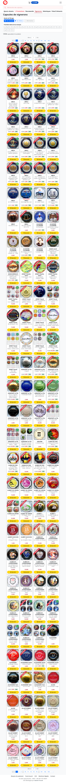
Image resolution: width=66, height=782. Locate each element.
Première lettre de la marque (12, 24)
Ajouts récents (9, 11)
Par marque (10, 21)
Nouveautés (29, 11)
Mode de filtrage (9, 18)
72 (31, 40)
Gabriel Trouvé (38, 780)
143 (49, 40)
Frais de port (29, 776)
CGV (35, 776)
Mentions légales (44, 776)
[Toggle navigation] (60, 2)
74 (36, 40)
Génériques (47, 11)
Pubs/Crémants (57, 11)
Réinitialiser (30, 21)
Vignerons (38, 11)
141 (41, 40)
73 (33, 40)
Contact (52, 776)
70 (25, 40)
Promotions (20, 11)
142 (45, 40)
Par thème (20, 21)
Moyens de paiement (17, 776)
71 (28, 40)
